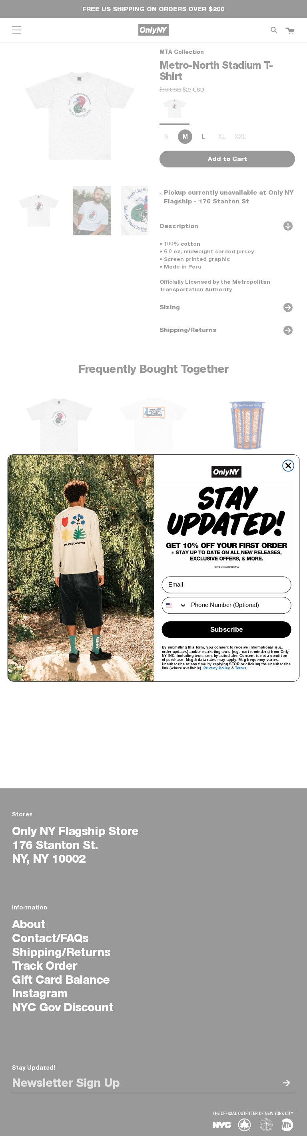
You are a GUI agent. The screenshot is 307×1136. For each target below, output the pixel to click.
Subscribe (226, 629)
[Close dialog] (288, 465)
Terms (240, 668)
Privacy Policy (216, 668)
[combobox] (174, 605)
